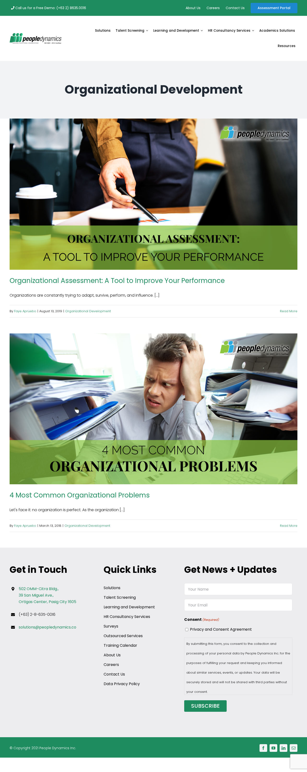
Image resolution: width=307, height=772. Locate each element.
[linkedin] (283, 748)
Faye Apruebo (25, 311)
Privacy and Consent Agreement (221, 629)
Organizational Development (88, 311)
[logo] (35, 35)
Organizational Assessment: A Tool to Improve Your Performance (153, 194)
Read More (288, 311)
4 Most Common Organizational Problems (153, 409)
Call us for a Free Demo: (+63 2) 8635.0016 (50, 8)
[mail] (293, 748)
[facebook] (263, 748)
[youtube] (273, 748)
